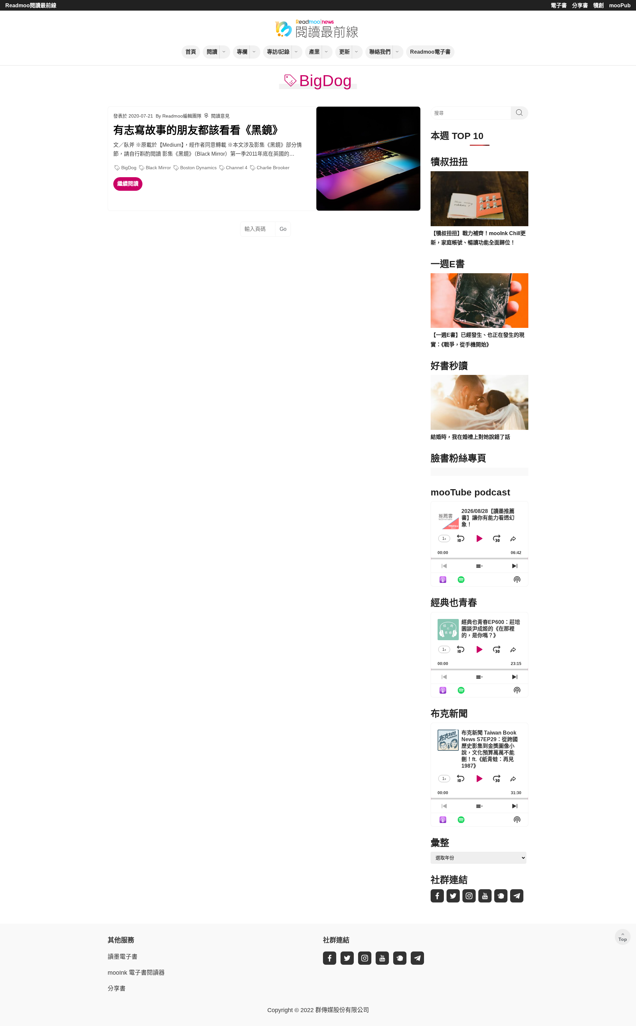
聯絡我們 (380, 52)
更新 (344, 52)
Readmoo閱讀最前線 (30, 5)
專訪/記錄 (278, 52)
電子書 (559, 5)
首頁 (191, 52)
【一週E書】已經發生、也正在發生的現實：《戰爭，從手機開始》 (477, 339)
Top (622, 939)
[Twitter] (453, 895)
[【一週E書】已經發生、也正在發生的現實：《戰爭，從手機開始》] (479, 300)
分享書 (580, 5)
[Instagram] (469, 895)
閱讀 (212, 52)
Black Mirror (158, 167)
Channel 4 (236, 167)
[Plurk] (500, 895)
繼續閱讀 (127, 183)
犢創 (598, 5)
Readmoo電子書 (430, 52)
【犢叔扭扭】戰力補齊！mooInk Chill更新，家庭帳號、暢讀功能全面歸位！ (478, 238)
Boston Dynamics (198, 167)
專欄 (242, 52)
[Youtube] (485, 895)
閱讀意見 (220, 116)
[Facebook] (437, 895)
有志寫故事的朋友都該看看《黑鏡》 (198, 130)
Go (283, 229)
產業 (314, 52)
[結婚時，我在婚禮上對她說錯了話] (479, 402)
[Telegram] (516, 895)
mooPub (620, 5)
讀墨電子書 (122, 956)
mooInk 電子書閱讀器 (136, 972)
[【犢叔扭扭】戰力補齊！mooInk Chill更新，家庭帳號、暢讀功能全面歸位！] (479, 198)
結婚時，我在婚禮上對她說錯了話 (470, 437)
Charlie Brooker (273, 167)
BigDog (128, 167)
